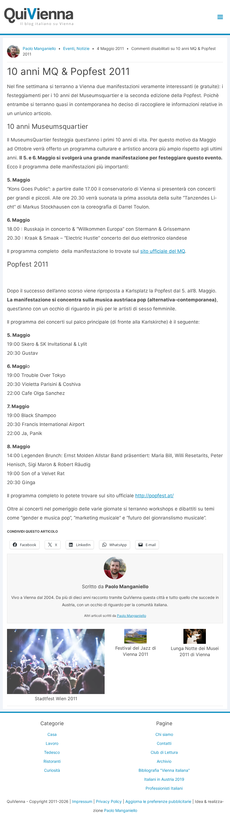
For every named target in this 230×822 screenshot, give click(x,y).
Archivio (164, 761)
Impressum (82, 801)
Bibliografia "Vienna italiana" (164, 770)
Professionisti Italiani (164, 788)
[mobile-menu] (219, 17)
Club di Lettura (164, 752)
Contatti (164, 743)
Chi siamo (164, 734)
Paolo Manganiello (39, 48)
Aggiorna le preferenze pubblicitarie (158, 801)
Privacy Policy (109, 801)
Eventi (68, 48)
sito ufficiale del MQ (162, 251)
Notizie (83, 48)
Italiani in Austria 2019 (164, 779)
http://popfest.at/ (154, 495)
